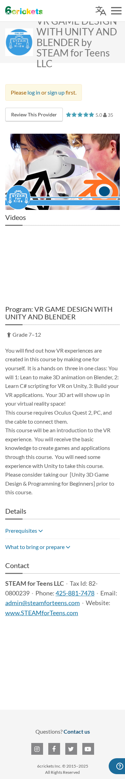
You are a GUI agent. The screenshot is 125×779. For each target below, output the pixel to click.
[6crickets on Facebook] (54, 749)
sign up (56, 92)
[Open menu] (116, 10)
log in (33, 92)
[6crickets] (24, 10)
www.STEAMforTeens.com (41, 613)
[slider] (80, 114)
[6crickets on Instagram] (37, 749)
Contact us (77, 731)
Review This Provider (34, 114)
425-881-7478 (75, 593)
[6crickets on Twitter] (71, 749)
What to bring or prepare (35, 546)
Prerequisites (21, 530)
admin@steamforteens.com (42, 603)
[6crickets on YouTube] (88, 749)
